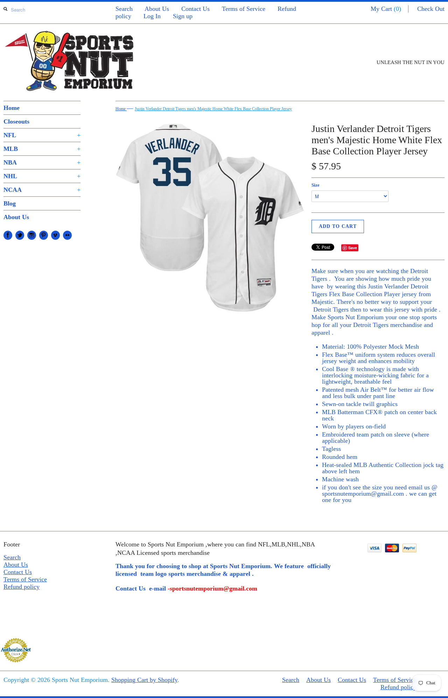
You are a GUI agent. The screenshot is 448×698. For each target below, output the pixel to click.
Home (12, 107)
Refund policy (22, 586)
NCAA (42, 189)
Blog (10, 203)
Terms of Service (243, 8)
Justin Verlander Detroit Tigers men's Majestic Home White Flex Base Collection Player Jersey (213, 108)
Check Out (430, 8)
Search (124, 8)
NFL (42, 135)
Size (316, 185)
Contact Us (195, 8)
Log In (152, 16)
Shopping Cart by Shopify (144, 679)
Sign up (182, 16)
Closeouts (16, 121)
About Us (157, 8)
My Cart (386, 8)
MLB (42, 148)
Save (352, 247)
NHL (42, 176)
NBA (42, 162)
